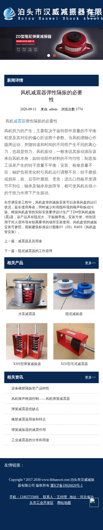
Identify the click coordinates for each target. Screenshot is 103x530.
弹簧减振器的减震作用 (28, 430)
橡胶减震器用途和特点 (28, 419)
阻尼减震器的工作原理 (35, 250)
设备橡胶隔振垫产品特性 (30, 388)
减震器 (19, 121)
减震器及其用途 (30, 240)
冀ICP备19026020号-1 (66, 485)
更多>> (90, 263)
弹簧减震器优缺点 (25, 409)
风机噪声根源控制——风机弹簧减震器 (40, 399)
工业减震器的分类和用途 (30, 440)
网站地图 (64, 503)
